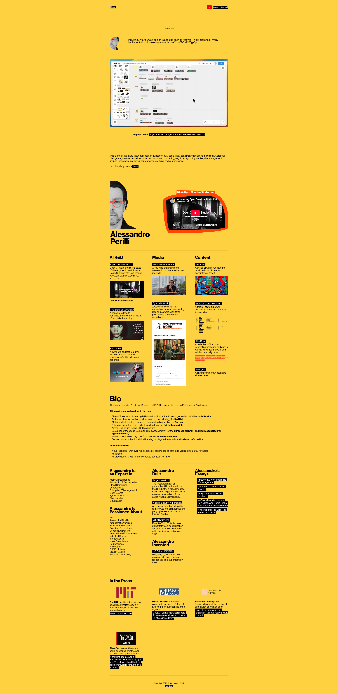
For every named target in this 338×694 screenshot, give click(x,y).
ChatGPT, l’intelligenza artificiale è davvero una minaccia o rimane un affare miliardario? (169, 615)
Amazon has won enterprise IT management (212, 481)
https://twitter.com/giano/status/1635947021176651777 (177, 134)
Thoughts (201, 369)
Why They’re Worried (121, 613)
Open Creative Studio (121, 264)
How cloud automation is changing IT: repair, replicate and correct (212, 613)
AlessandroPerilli (130, 238)
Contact (224, 7)
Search (216, 7)
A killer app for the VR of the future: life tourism (212, 511)
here (135, 166)
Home (112, 7)
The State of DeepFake (122, 310)
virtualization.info (161, 520)
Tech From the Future (164, 264)
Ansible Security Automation (167, 503)
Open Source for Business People (211, 487)
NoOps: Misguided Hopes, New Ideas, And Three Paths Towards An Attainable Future (213, 503)
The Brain (201, 341)
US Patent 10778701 (163, 551)
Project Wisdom (161, 480)
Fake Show (115, 348)
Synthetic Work (160, 303)
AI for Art (200, 264)
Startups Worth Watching (208, 303)
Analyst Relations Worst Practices (210, 494)
